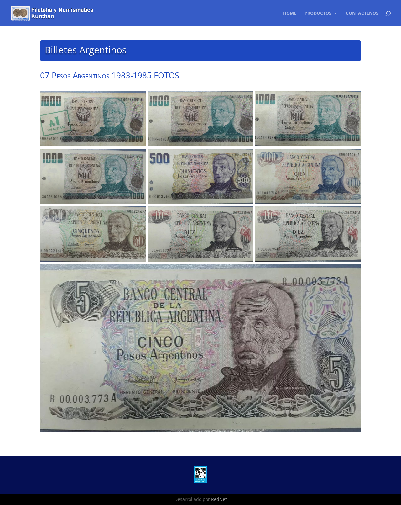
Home (289, 13)
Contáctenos (362, 13)
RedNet (219, 499)
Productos (318, 13)
